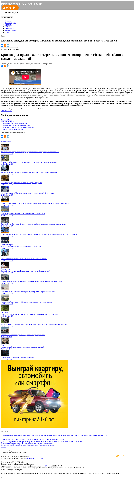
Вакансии (32, 443)
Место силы (46, 439)
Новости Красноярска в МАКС (12, 129)
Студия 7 (23, 439)
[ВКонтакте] (2, 45)
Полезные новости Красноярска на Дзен (15, 125)
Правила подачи (32, 445)
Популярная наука (39, 441)
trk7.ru (121, 473)
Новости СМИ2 (6, 111)
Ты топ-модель (10, 23)
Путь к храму (77, 441)
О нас (7, 32)
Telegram (4, 121)
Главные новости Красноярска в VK (14, 123)
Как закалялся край (26, 441)
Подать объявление (19, 445)
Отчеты (3, 447)
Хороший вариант (53, 441)
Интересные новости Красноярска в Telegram (17, 127)
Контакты (25, 443)
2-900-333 (42, 458)
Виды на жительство (34, 439)
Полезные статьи (57, 439)
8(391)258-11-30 (32, 458)
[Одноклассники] (5, 45)
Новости (8, 21)
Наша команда (48, 443)
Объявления (9, 28)
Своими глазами (66, 441)
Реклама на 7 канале (21, 4)
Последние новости (6, 141)
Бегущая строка (6, 445)
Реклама (40, 443)
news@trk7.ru (12, 121)
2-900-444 (10, 7)
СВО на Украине (13, 439)
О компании (5, 443)
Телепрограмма (10, 30)
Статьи (7, 26)
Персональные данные (47, 445)
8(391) (6, 120)
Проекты (8, 25)
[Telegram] (8, 45)
